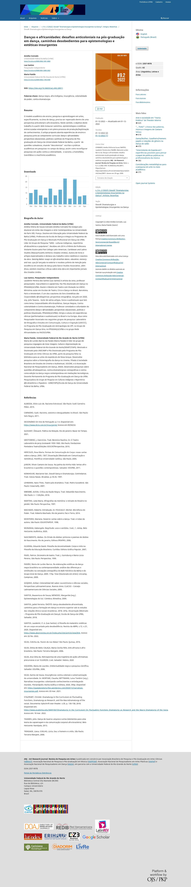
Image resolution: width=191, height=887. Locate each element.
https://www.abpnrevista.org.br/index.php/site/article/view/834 (52, 633)
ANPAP (152, 761)
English (144, 34)
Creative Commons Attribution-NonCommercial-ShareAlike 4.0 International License (110, 242)
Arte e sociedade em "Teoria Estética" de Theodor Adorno (148, 119)
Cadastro (159, 2)
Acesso (168, 2)
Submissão (142, 48)
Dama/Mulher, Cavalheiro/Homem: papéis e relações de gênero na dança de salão (151, 141)
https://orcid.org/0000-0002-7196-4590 (37, 80)
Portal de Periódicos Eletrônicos (37, 773)
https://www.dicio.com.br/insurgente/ (40, 425)
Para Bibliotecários (143, 102)
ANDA (70, 764)
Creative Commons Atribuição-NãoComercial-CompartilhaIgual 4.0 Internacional (109, 262)
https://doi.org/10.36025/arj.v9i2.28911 (46, 88)
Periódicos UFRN (146, 2)
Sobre (54, 18)
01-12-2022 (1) (102, 135)
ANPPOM (92, 761)
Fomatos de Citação (105, 178)
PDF (101, 109)
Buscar (166, 18)
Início (26, 27)
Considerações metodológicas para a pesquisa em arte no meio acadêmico (151, 167)
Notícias (44, 18)
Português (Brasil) (148, 37)
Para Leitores (141, 94)
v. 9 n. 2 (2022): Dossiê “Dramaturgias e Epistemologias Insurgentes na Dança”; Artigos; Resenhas (79, 27)
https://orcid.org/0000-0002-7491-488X (37, 61)
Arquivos (33, 18)
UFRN (135, 764)
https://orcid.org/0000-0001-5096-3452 (37, 70)
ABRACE (28, 761)
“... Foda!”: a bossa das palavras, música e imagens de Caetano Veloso (150, 129)
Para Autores (141, 98)
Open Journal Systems (145, 183)
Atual (22, 18)
